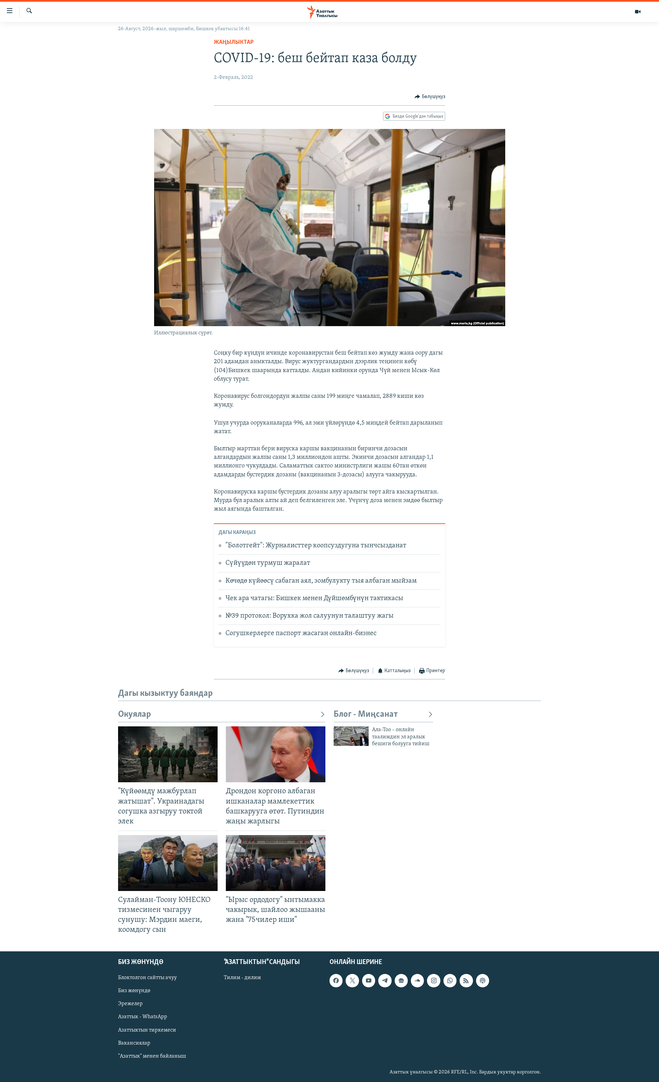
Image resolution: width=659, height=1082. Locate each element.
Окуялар (134, 714)
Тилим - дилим (242, 977)
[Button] (430, 96)
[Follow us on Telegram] (384, 980)
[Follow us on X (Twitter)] (352, 980)
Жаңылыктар (234, 42)
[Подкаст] (482, 980)
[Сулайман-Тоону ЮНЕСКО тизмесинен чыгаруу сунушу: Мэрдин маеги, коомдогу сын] (168, 863)
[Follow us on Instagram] (433, 980)
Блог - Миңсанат (366, 714)
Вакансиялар (134, 1043)
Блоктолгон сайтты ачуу (147, 977)
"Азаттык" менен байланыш (152, 1056)
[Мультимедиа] (637, 11)
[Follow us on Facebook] (336, 980)
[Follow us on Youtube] (368, 980)
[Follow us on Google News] (401, 980)
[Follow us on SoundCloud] (417, 980)
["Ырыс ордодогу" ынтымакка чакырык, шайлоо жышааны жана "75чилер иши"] (275, 863)
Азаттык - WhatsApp (142, 1017)
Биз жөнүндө (134, 991)
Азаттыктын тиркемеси (147, 1030)
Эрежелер (130, 1004)
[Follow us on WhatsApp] (449, 980)
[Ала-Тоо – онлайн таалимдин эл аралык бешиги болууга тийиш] (351, 736)
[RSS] (466, 980)
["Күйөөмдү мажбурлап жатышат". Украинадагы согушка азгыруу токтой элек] (168, 754)
